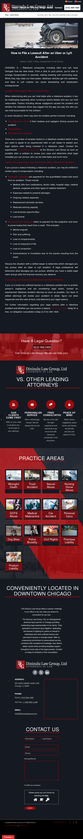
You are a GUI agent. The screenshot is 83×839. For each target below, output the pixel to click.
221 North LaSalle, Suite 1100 (27, 683)
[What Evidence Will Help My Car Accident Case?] (81, 419)
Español (70, 1)
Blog (37, 61)
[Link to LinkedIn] (47, 672)
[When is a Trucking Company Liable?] (1, 419)
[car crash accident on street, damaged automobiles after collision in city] (41, 35)
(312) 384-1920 (42, 347)
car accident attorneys (28, 149)
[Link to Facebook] (35, 672)
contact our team (59, 308)
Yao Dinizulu (58, 61)
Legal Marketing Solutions (11, 825)
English (79, 1)
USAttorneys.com (23, 825)
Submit (29, 808)
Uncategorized (45, 61)
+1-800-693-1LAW (30, 702)
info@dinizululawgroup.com (26, 713)
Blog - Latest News (12, 15)
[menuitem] (15, 7)
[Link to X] (41, 672)
